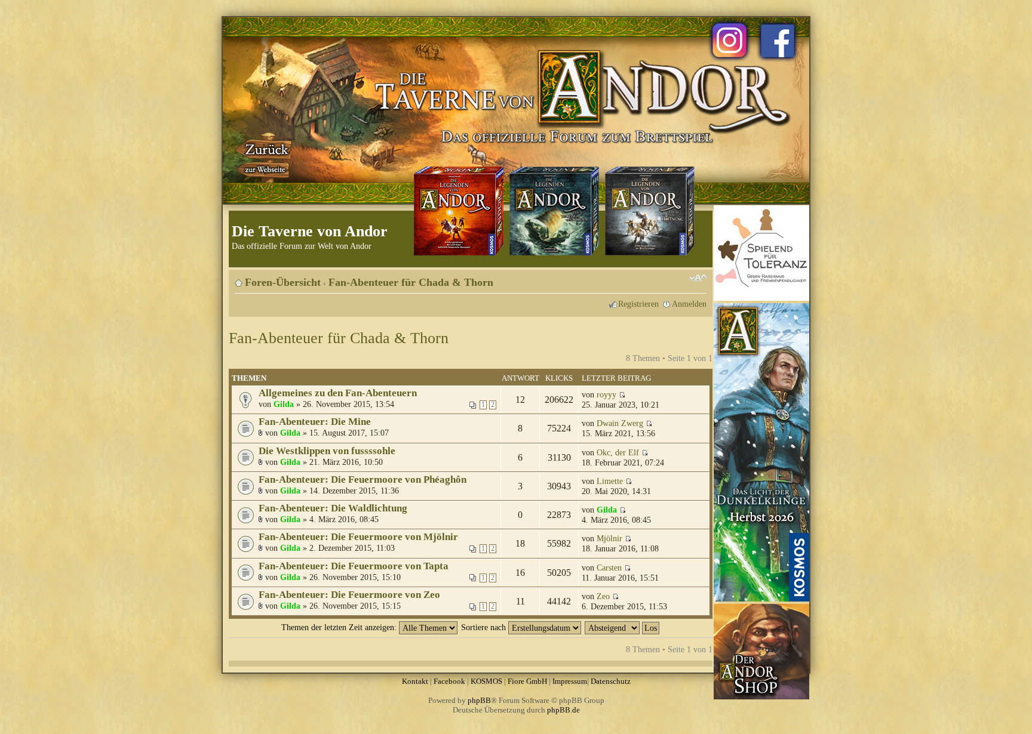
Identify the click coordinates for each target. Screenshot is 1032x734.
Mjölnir (609, 538)
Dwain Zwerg (620, 423)
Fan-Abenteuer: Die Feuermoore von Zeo (349, 594)
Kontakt (415, 681)
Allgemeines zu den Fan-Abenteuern (338, 393)
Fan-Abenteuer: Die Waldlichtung (333, 508)
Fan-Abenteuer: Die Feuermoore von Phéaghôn (362, 479)
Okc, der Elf (618, 452)
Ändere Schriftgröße (698, 278)
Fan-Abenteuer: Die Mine (315, 421)
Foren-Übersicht (283, 282)
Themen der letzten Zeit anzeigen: (340, 627)
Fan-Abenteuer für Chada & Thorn (410, 282)
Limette (610, 481)
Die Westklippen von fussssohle (327, 451)
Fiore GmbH (527, 681)
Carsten (609, 567)
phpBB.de (563, 709)
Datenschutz (611, 681)
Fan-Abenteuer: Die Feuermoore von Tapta (354, 566)
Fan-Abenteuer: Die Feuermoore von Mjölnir (358, 536)
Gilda (284, 404)
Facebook (449, 681)
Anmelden (689, 304)
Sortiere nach (484, 627)
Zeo (603, 596)
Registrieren (638, 304)
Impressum (569, 681)
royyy (606, 394)
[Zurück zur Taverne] (264, 157)
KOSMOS (486, 681)
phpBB (479, 700)
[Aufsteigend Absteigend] (623, 627)
